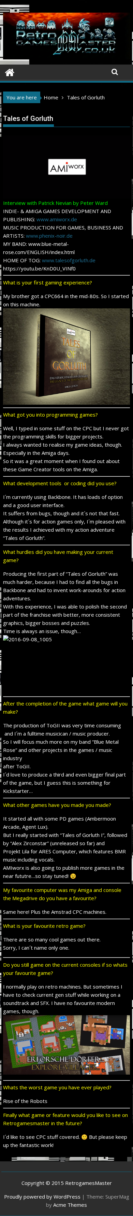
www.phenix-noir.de (49, 235)
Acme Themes (70, 1204)
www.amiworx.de (56, 219)
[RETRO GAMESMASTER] (10, 71)
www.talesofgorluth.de (68, 260)
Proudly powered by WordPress (42, 1196)
